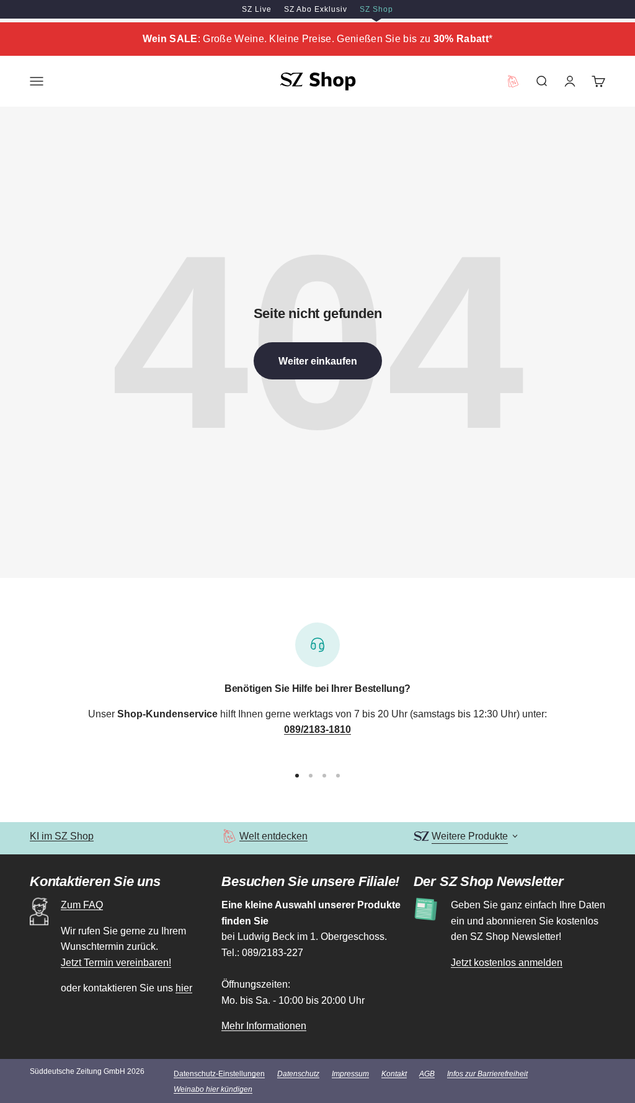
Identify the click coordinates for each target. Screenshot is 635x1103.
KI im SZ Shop (62, 836)
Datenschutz (298, 1074)
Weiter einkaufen (317, 361)
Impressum (350, 1074)
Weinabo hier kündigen (213, 1089)
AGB (427, 1074)
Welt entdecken (273, 836)
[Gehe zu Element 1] (297, 775)
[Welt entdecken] (229, 836)
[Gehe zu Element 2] (311, 775)
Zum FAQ (82, 905)
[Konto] (570, 81)
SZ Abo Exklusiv (315, 9)
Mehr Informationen (263, 1026)
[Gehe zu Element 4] (338, 775)
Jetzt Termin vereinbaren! (116, 962)
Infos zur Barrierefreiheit (487, 1074)
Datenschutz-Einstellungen (219, 1074)
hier (183, 988)
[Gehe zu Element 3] (324, 775)
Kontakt (394, 1074)
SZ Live (257, 9)
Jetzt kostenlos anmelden (506, 962)
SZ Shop (376, 9)
